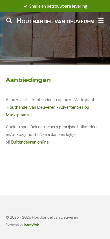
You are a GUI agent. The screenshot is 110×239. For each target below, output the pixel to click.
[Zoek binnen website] (9, 20)
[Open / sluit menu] (101, 20)
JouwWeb (31, 224)
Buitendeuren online (30, 141)
